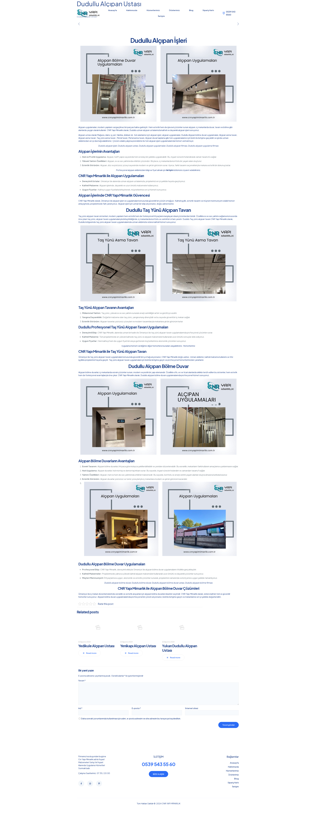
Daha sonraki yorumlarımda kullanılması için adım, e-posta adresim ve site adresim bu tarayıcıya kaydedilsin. (131, 718)
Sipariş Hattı (233, 782)
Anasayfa (234, 762)
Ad (80, 708)
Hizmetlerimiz (189, 346)
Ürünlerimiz (233, 774)
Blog (236, 778)
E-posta (136, 708)
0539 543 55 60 (158, 764)
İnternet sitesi (191, 708)
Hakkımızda (233, 766)
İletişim (235, 786)
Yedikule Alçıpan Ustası (96, 646)
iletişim (169, 170)
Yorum (82, 680)
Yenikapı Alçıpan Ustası (138, 646)
